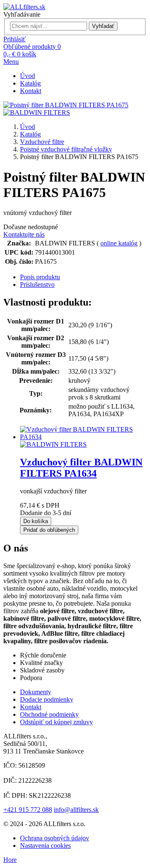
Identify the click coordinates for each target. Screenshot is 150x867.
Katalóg (30, 83)
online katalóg (119, 243)
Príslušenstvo (37, 284)
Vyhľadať (103, 26)
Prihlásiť (14, 39)
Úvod (27, 75)
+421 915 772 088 (27, 809)
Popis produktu (40, 277)
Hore (10, 859)
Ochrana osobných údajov (54, 838)
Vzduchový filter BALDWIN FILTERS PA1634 (81, 468)
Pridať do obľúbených (49, 530)
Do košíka (35, 521)
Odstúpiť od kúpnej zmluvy (56, 721)
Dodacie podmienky (46, 699)
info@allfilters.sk (76, 809)
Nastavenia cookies (45, 845)
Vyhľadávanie (21, 14)
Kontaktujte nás (24, 234)
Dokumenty (35, 691)
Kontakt (30, 90)
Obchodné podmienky (49, 714)
